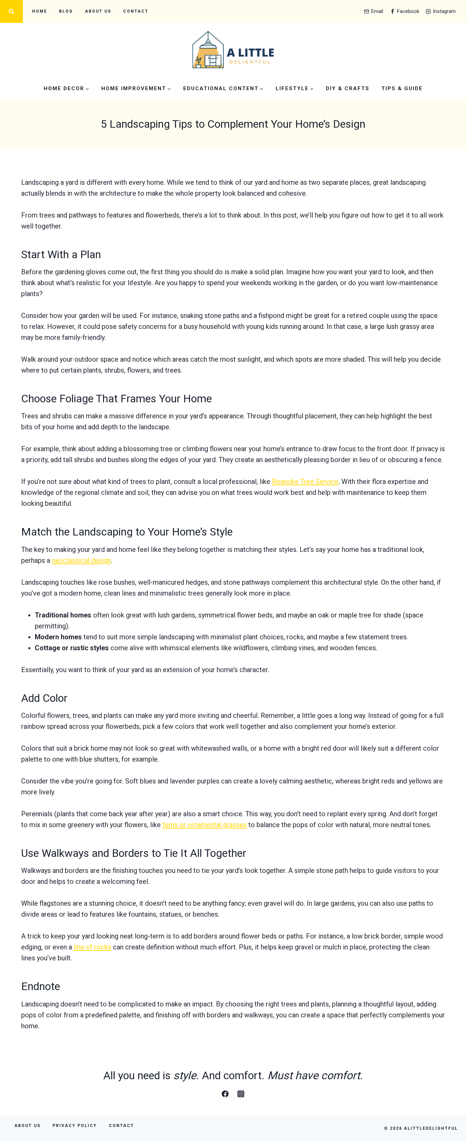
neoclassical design (81, 560)
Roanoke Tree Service (305, 481)
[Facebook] (225, 1094)
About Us (98, 11)
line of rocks (92, 947)
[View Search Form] (11, 11)
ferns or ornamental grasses (204, 825)
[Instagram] (241, 1094)
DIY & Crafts (347, 88)
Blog (66, 11)
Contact (135, 11)
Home (39, 11)
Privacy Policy (75, 1125)
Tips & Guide (402, 88)
